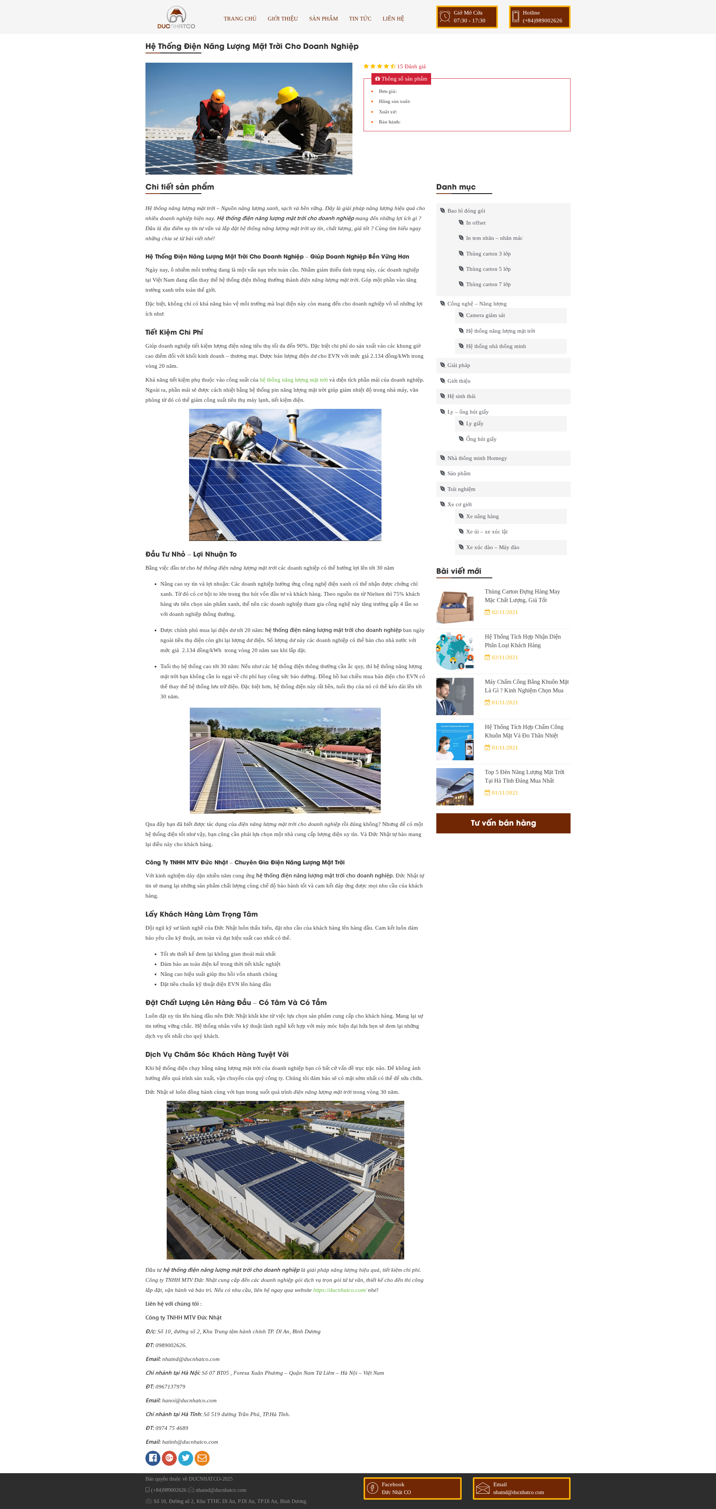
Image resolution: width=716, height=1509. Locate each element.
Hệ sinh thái (461, 396)
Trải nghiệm (461, 489)
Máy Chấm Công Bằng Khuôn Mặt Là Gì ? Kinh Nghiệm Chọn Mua (527, 686)
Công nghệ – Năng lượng (477, 304)
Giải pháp (459, 365)
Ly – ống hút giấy (468, 412)
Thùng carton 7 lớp (488, 284)
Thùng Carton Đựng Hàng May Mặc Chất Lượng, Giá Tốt (522, 595)
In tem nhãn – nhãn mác (494, 238)
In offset (476, 223)
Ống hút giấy (481, 439)
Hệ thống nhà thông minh (496, 346)
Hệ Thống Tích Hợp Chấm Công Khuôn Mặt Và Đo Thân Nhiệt (524, 731)
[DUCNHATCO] (176, 17)
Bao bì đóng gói (466, 211)
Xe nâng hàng (482, 516)
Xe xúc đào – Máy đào (492, 547)
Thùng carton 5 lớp (488, 269)
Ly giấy (475, 423)
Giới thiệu (459, 381)
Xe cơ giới (460, 504)
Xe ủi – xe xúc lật (487, 532)
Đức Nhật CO (396, 1492)
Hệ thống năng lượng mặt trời (500, 331)
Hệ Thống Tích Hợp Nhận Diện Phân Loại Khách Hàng (523, 640)
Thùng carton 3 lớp (488, 254)
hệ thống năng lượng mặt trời (294, 380)
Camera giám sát (485, 315)
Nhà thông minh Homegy (477, 458)
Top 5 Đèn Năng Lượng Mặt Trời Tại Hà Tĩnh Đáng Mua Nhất (524, 776)
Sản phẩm (459, 473)
